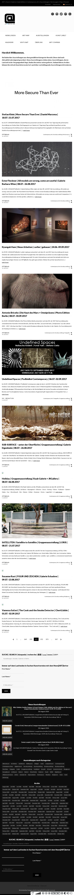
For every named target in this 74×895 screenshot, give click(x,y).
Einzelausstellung (57, 134)
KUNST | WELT (61, 35)
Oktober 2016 (54, 822)
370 (30, 639)
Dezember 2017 (6, 820)
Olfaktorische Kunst (8, 774)
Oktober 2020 (15, 808)
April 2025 (59, 789)
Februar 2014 (46, 831)
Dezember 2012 (42, 833)
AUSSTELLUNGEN (42, 35)
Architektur (14, 763)
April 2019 (17, 814)
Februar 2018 (56, 817)
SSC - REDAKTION (8, 398)
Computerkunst (49, 763)
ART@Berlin (5, 134)
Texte (61, 774)
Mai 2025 (53, 789)
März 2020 (66, 808)
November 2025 (6, 789)
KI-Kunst (49, 769)
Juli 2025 (40, 789)
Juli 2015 (40, 828)
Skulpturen (67, 596)
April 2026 (31, 786)
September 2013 (25, 833)
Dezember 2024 (22, 792)
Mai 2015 (53, 828)
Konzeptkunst (6, 772)
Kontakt (48, 4)
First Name (6, 669)
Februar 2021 (46, 806)
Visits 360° (24, 42)
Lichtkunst (14, 772)
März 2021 (38, 806)
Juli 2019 (66, 811)
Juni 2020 (46, 808)
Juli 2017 (50, 820)
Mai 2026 (25, 786)
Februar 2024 (32, 795)
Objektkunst (58, 772)
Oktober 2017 (25, 820)
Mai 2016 (25, 825)
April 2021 (31, 806)
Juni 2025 (46, 789)
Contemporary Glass (8, 766)
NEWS (51, 772)
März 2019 (24, 814)
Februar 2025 (6, 792)
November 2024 (32, 792)
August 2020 (33, 808)
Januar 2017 (27, 822)
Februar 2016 (46, 825)
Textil (65, 774)
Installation (36, 769)
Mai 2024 (11, 795)
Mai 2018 (35, 817)
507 (56, 639)
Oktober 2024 (41, 792)
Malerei (21, 772)
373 (47, 639)
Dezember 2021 (36, 803)
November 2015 (6, 828)
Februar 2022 (19, 803)
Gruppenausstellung (64, 398)
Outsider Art (23, 774)
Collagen (36, 763)
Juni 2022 (56, 800)
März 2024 (24, 795)
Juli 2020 (40, 808)
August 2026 (6, 786)
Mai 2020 (53, 808)
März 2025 (66, 789)
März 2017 (11, 822)
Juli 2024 (66, 792)
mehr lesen (26, 130)
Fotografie (67, 333)
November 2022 (16, 800)
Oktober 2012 (60, 833)
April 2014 (31, 831)
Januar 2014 (54, 831)
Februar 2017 (19, 822)
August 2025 (33, 789)
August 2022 (43, 800)
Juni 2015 (46, 828)
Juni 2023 (28, 797)
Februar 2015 (6, 831)
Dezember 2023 (49, 795)
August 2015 (33, 828)
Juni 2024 (5, 795)
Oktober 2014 (14, 831)
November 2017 (16, 820)
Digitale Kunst (18, 766)
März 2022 (11, 803)
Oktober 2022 (25, 800)
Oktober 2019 (41, 811)
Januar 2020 (14, 811)
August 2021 (6, 806)
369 (25, 639)
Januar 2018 (64, 817)
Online (16, 774)
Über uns (38, 42)
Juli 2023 (22, 797)
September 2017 (34, 820)
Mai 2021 (25, 806)
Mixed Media (33, 772)
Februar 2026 (46, 786)
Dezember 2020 (63, 806)
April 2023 (41, 797)
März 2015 (66, 828)
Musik (46, 772)
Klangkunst (67, 769)
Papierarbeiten (32, 774)
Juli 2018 (22, 817)
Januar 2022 (27, 803)
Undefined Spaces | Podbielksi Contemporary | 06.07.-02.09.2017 (34, 379)
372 (41, 639)
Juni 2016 (19, 825)
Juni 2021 (19, 806)
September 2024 (50, 792)
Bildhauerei (29, 763)
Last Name (6, 676)
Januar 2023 (64, 797)
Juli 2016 (13, 825)
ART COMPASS (54, 42)
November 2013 (6, 833)
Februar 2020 (6, 811)
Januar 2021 (54, 806)
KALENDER (9, 42)
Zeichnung (5, 777)
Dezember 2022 (6, 800)
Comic (42, 763)
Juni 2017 (56, 820)
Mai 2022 (62, 800)
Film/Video (5, 769)
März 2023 (48, 797)
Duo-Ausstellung (28, 766)
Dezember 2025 (63, 786)
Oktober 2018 (67, 814)
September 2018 (7, 817)
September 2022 (34, 800)
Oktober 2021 (54, 803)
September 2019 (50, 811)
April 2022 (5, 803)
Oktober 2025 (15, 789)
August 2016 (6, 825)
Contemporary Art (48, 134)
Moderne (41, 772)
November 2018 (58, 814)
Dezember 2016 (36, 822)
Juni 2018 (28, 817)
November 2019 (32, 811)
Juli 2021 (13, 806)
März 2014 (38, 831)
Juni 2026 (19, 786)
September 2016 (64, 822)
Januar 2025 (14, 792)
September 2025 (25, 789)
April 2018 (41, 817)
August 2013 (33, 833)
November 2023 (58, 795)
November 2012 (52, 833)
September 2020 (25, 808)
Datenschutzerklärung (33, 885)
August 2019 (59, 811)
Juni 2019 (5, 814)
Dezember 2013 (63, 831)
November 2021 (46, 803)
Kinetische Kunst (57, 769)
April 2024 (17, 795)
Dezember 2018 (49, 814)
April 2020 (59, 808)
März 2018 (48, 817)
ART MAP (25, 35)
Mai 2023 (35, 797)
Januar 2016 (54, 825)
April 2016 (31, 825)
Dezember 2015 (63, 825)
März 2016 (38, 825)
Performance (66, 134)
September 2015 (25, 828)
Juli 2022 (50, 800)
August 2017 (43, 820)
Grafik (18, 769)
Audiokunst (22, 763)
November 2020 (6, 808)
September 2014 (23, 831)
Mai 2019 (11, 814)
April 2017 (5, 822)
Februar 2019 (32, 814)
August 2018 (15, 817)
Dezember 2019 (22, 811)
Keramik (43, 769)
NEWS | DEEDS (10, 35)
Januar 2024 (40, 795)
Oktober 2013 (15, 833)
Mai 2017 (62, 820)
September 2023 (7, 797)
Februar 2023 (56, 797)
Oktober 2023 (67, 795)
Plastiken (48, 774)
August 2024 (59, 792)
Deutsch (68, 4)
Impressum (56, 4)
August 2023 (15, 797)
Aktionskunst (6, 763)
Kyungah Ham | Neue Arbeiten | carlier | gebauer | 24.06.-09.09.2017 (35, 247)
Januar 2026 (54, 786)
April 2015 (59, 828)
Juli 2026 (13, 786)
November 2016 (46, 822)
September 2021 (64, 803)
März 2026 (38, 786)
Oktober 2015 (15, 828)
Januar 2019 (40, 814)
